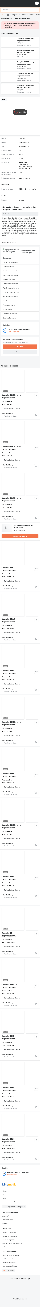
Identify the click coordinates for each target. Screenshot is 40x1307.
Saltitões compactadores (11, 271)
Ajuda (4, 1198)
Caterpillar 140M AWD (10, 984)
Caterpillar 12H (7, 567)
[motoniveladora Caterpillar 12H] (20, 553)
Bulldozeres (7, 258)
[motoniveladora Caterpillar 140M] (20, 862)
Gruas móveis (7, 309)
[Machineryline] (8, 14)
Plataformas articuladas (11, 301)
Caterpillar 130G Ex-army (25, 38)
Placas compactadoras (10, 262)
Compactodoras (8, 266)
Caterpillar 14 (7, 933)
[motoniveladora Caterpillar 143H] (20, 1125)
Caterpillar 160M (8, 670)
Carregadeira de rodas (10, 284)
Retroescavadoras (9, 305)
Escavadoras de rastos (10, 275)
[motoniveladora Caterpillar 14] (20, 919)
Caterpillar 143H (8, 1139)
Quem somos (6, 1195)
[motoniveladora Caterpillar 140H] (20, 759)
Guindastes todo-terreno (11, 292)
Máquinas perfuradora (10, 314)
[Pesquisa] (37, 10)
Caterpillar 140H (8, 773)
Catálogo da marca (8, 1247)
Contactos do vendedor (10, 1202)
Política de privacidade (9, 1236)
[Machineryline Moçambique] (14, 3)
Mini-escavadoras (9, 279)
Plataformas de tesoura (10, 288)
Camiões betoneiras (9, 318)
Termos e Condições (9, 1232)
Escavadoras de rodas (10, 296)
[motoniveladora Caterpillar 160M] (20, 656)
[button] (37, 3)
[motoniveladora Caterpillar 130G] (20, 1022)
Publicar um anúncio (20, 536)
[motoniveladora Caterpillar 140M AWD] (20, 970)
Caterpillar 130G (8, 1036)
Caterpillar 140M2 (8, 619)
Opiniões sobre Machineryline (12, 1243)
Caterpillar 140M (8, 876)
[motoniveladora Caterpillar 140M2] (20, 605)
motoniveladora (24, 146)
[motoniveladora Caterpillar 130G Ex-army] (20, 381)
